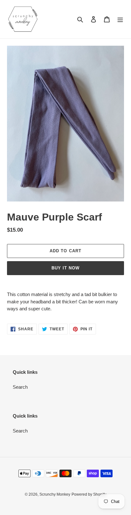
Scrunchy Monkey (54, 494)
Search (20, 387)
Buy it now (65, 268)
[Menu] (120, 19)
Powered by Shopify (89, 494)
